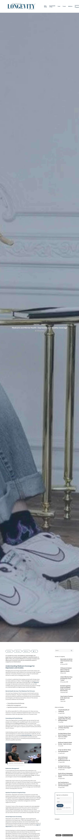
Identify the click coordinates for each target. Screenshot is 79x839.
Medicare (36, 682)
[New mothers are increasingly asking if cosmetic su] (57, 831)
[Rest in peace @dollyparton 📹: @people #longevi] (64, 823)
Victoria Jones (40, 330)
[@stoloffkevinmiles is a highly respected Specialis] (57, 827)
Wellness (43, 324)
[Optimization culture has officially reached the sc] (64, 831)
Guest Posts (36, 324)
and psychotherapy (26, 735)
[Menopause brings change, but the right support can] (71, 823)
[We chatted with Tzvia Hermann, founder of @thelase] (71, 831)
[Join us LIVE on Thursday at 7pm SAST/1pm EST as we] (71, 827)
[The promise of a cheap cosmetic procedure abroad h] (57, 823)
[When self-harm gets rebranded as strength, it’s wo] (64, 827)
